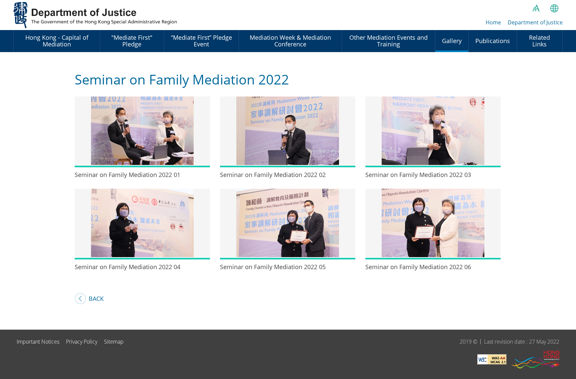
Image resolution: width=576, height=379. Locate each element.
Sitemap (114, 341)
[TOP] (567, 321)
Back (96, 299)
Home (493, 22)
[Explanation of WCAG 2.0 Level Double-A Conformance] (492, 360)
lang (554, 8)
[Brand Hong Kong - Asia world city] (535, 361)
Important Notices (38, 341)
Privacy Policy (81, 341)
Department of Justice (96, 15)
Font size (536, 8)
